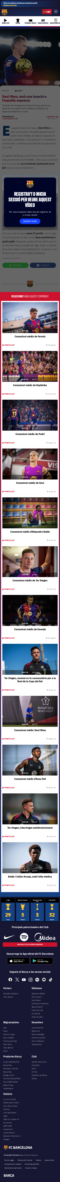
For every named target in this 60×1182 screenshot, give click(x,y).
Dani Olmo (7, 1044)
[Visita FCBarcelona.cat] (4, 12)
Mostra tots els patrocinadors (30, 944)
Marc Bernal (8, 1048)
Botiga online (8, 1075)
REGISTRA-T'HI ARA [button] (30, 221)
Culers (47, 11)
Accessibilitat (49, 1160)
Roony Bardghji (38, 1034)
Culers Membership (11, 1062)
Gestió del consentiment (13, 1168)
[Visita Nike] (9, 937)
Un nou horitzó (9, 1099)
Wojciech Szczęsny (11, 993)
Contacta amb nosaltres (12, 1164)
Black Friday (8, 1085)
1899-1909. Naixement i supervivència (9, 1129)
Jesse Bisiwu (37, 1044)
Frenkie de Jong (9, 1041)
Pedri (5, 1031)
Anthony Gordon (38, 1038)
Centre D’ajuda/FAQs (32, 1164)
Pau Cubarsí (37, 997)
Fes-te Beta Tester (10, 1082)
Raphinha (36, 1031)
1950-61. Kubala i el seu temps (11, 1121)
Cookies (38, 1160)
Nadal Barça (8, 1088)
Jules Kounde (37, 1010)
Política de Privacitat (25, 1160)
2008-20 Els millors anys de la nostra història (11, 1106)
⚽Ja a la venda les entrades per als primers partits (20, 4)
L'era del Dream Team (9, 1114)
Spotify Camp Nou (39, 1062)
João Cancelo (37, 1017)
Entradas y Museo (10, 1068)
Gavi (5, 1028)
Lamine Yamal (37, 1028)
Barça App (7, 1072)
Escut (34, 1068)
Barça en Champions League (11, 1137)
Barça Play (7, 1065)
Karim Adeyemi (38, 1041)
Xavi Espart (36, 1000)
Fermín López (9, 1034)
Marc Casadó (8, 1038)
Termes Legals (9, 1160)
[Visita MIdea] (44, 937)
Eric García (36, 1013)
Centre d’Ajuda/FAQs (11, 1078)
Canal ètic (35, 1065)
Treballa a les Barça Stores (39, 1077)
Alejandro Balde (38, 993)
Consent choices (31, 1168)
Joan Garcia (8, 997)
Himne (34, 1072)
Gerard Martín (37, 1007)
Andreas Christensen (40, 1003)
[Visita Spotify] (24, 937)
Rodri (5, 1051)
